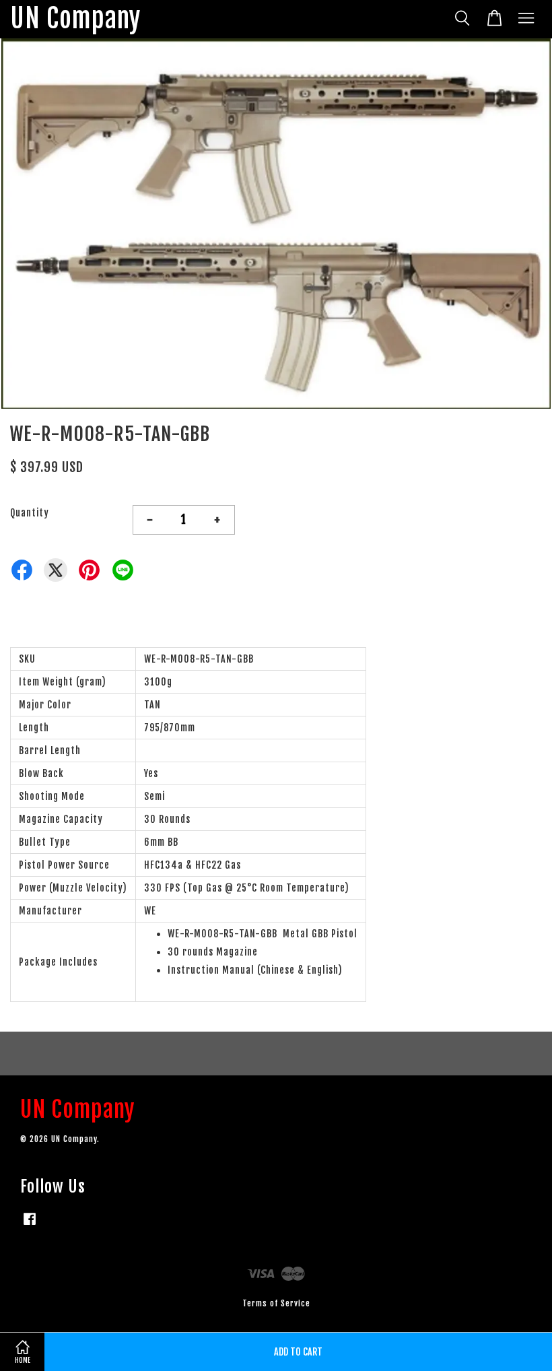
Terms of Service (276, 1303)
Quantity (29, 513)
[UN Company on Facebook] (29, 1225)
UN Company (75, 19)
